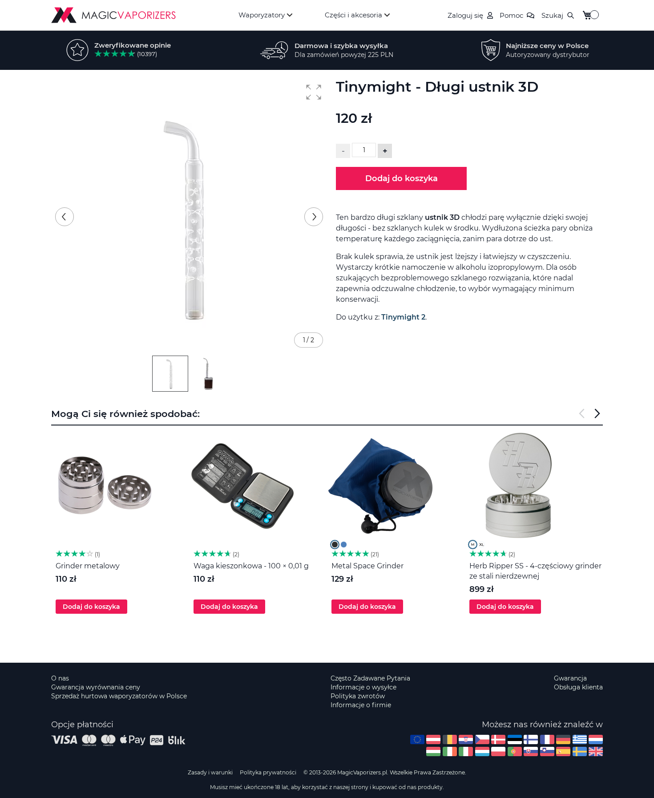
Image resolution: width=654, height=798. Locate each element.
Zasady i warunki (210, 772)
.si (547, 751)
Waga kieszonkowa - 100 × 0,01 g (251, 566)
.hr (466, 739)
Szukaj (552, 15)
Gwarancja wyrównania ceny (95, 687)
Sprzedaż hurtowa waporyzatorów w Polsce (119, 696)
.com (417, 739)
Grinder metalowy (88, 566)
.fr (547, 739)
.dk (498, 739)
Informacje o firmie (361, 705)
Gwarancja (570, 678)
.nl (596, 739)
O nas (60, 678)
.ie (450, 751)
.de (563, 739)
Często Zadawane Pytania (370, 678)
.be (450, 739)
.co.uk (596, 751)
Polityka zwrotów (358, 696)
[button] (313, 92)
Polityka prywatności (268, 772)
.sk (531, 751)
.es (563, 751)
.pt (515, 751)
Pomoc (511, 15)
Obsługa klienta (578, 687)
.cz (482, 739)
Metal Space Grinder (367, 566)
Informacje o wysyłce (363, 687)
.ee (515, 739)
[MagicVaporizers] (113, 15)
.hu (433, 751)
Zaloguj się (465, 15)
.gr (580, 739)
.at (433, 739)
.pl (498, 751)
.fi (531, 739)
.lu (482, 751)
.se (580, 751)
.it (466, 751)
